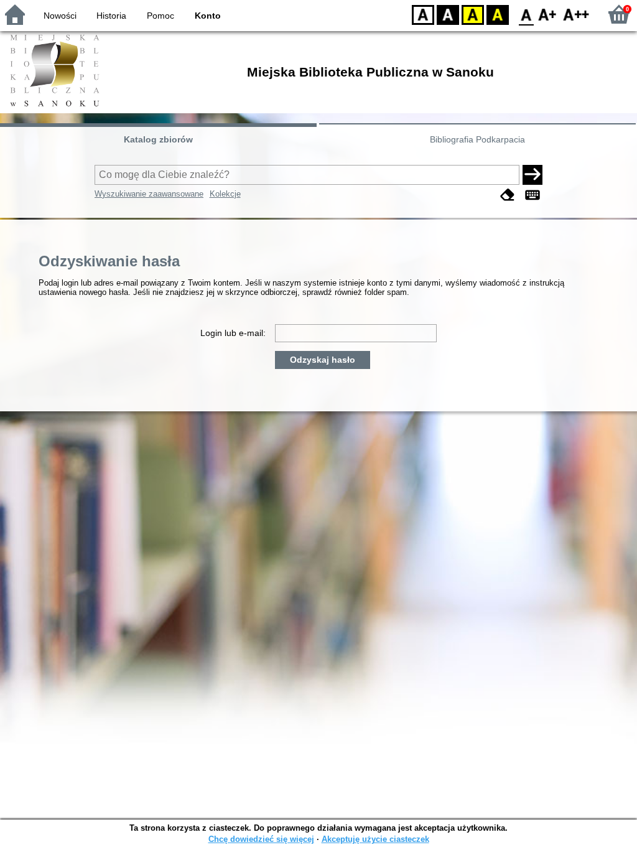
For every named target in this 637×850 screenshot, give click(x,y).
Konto (208, 16)
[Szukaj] (532, 175)
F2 (576, 14)
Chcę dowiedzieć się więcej (261, 839)
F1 (548, 14)
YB (473, 14)
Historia (111, 16)
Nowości (60, 16)
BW (448, 14)
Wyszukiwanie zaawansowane (149, 193)
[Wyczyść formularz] (508, 195)
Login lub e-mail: (233, 333)
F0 (526, 14)
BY (497, 14)
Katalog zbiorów (158, 139)
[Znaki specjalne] (532, 195)
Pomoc (160, 16)
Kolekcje (225, 193)
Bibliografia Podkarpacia (477, 139)
